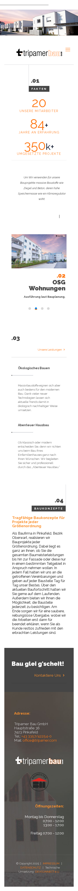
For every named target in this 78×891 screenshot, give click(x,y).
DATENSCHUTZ (30, 867)
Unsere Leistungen (50, 349)
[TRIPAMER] (39, 52)
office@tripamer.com (40, 740)
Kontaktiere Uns (48, 675)
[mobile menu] (68, 49)
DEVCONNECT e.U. (47, 871)
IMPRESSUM (51, 863)
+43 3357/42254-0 (36, 736)
